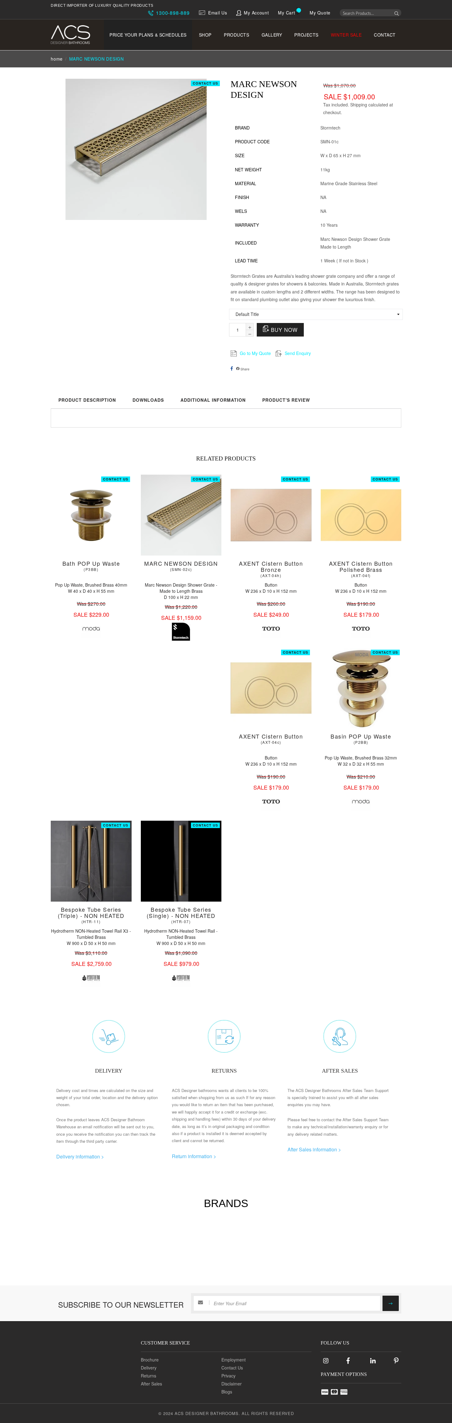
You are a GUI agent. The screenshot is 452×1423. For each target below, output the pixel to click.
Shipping (358, 105)
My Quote (320, 13)
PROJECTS (306, 35)
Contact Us (205, 83)
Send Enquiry (298, 353)
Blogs (226, 1392)
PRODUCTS (236, 35)
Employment (233, 1360)
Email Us (217, 13)
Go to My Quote (255, 353)
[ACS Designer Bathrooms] (74, 34)
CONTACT (385, 35)
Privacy (228, 1376)
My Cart (286, 13)
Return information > (194, 1156)
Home (57, 59)
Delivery (149, 1368)
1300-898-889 (171, 12)
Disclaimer (231, 1384)
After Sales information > (314, 1149)
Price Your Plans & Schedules (148, 35)
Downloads (148, 400)
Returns (148, 1376)
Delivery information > (80, 1156)
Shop (205, 35)
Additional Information (213, 400)
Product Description (87, 400)
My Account (256, 13)
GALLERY (272, 35)
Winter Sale (346, 35)
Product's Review (286, 400)
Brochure (150, 1360)
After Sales (151, 1384)
